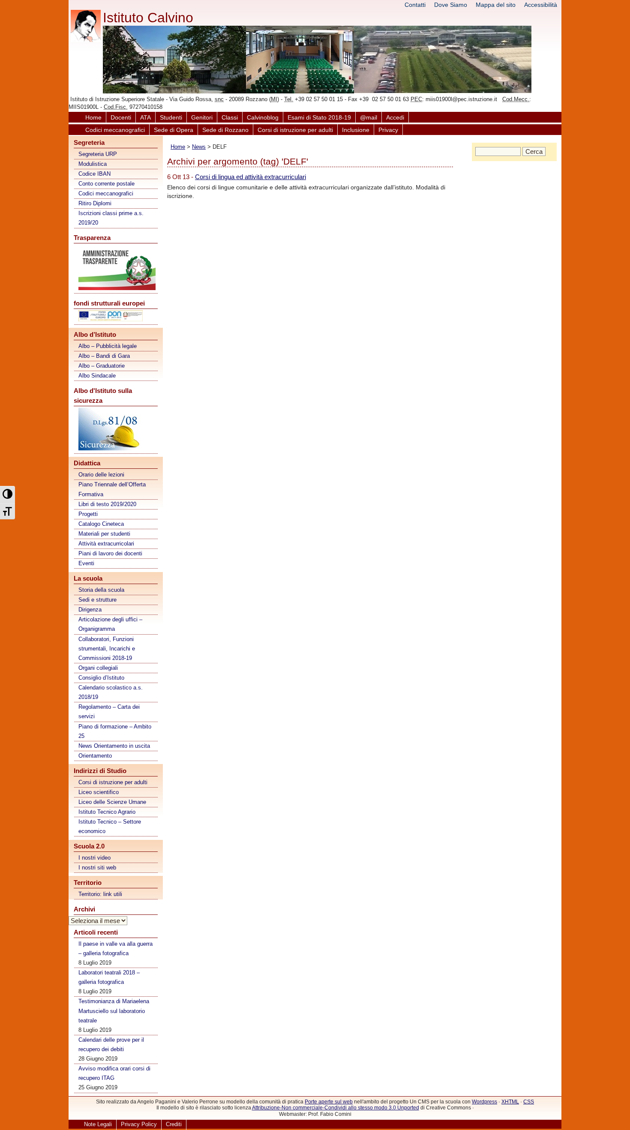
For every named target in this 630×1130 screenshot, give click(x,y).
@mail (368, 117)
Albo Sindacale (97, 375)
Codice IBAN (94, 174)
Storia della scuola (101, 590)
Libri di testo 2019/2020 (107, 504)
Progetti (88, 514)
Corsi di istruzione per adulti (295, 129)
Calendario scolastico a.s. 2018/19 (110, 692)
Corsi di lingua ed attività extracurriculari (250, 176)
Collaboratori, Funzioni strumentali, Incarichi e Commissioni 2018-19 (106, 648)
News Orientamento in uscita (114, 746)
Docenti (121, 117)
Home (93, 117)
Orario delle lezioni (101, 474)
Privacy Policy (139, 1124)
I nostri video (94, 857)
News (199, 147)
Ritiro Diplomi (94, 203)
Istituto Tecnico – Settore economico (109, 826)
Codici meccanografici (115, 129)
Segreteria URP (97, 154)
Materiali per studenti (104, 534)
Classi (230, 117)
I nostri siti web (97, 867)
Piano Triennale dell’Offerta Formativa (112, 489)
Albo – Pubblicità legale (107, 346)
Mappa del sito (496, 4)
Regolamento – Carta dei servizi (109, 711)
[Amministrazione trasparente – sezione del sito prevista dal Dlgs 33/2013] (116, 269)
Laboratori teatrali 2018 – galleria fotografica (109, 977)
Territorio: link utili (100, 894)
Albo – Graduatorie (101, 366)
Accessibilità (540, 4)
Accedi (395, 117)
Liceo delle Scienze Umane (112, 802)
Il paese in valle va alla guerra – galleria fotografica (115, 948)
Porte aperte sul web (329, 1102)
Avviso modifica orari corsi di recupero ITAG (114, 1073)
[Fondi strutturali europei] (116, 317)
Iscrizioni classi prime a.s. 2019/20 (111, 218)
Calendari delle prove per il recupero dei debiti (111, 1044)
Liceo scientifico (98, 792)
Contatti (415, 4)
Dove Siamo (450, 4)
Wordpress (484, 1102)
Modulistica (92, 164)
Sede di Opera (173, 129)
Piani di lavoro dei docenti (110, 553)
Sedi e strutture (97, 599)
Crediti (174, 1124)
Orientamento (95, 755)
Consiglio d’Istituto (101, 677)
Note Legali (98, 1124)
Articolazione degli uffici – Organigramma (110, 624)
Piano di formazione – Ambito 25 (114, 731)
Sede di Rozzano (225, 129)
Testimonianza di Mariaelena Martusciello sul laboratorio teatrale (113, 1010)
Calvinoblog (263, 117)
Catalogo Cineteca (101, 524)
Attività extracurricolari (106, 543)
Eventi (86, 563)
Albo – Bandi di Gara (104, 356)
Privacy (388, 129)
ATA (145, 117)
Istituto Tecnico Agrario (106, 812)
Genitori (202, 117)
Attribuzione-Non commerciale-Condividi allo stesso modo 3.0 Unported (335, 1108)
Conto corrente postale (106, 183)
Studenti (171, 117)
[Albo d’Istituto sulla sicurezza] (116, 430)
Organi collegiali (98, 668)
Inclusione (355, 129)
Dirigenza (90, 609)
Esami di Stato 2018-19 (319, 117)
